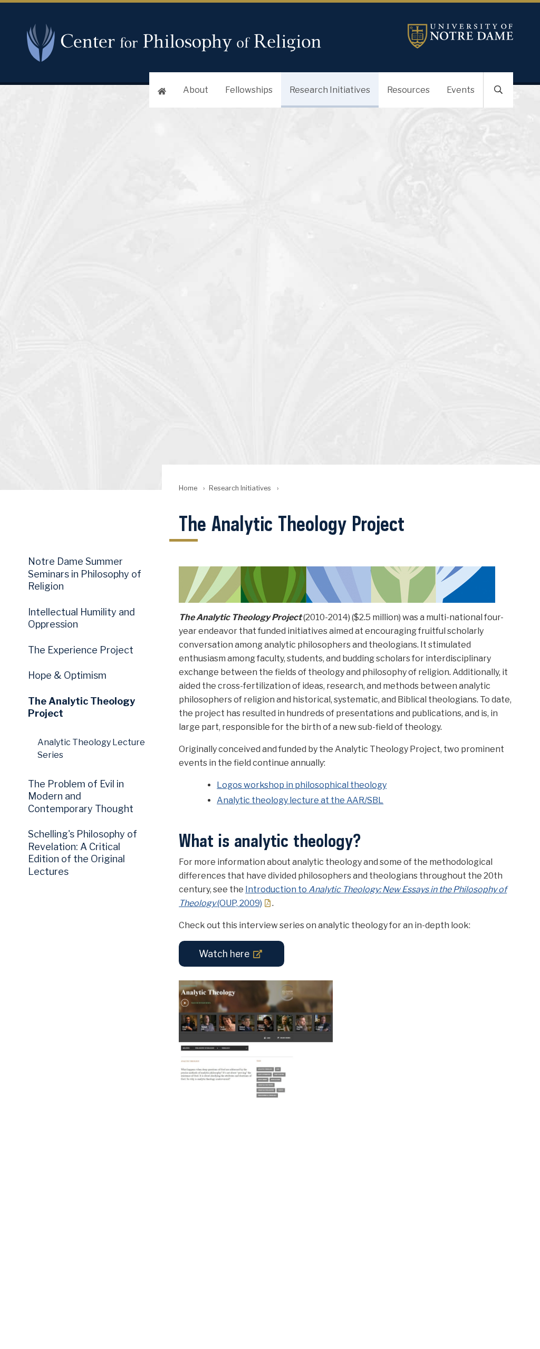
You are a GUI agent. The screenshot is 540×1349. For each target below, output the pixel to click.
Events (461, 90)
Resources (408, 90)
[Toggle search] (498, 90)
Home (188, 488)
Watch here (224, 953)
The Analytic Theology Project (81, 707)
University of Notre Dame (460, 36)
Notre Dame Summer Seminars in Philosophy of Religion (84, 574)
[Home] (162, 90)
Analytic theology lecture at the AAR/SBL (300, 800)
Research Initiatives (330, 90)
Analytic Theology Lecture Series (91, 748)
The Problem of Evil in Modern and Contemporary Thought (80, 796)
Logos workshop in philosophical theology (302, 785)
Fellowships (249, 90)
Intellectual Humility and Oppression (81, 618)
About (195, 90)
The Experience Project (80, 650)
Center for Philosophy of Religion (179, 43)
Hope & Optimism (67, 675)
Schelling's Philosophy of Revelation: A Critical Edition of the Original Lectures (82, 852)
